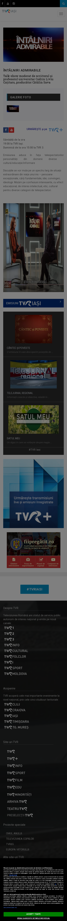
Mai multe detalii (13, 875)
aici (55, 884)
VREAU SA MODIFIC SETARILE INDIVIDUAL (33, 918)
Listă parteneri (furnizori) (10, 907)
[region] (33, 889)
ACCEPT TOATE (33, 914)
